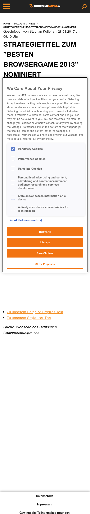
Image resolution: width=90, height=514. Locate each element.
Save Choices (45, 253)
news (32, 23)
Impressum (44, 504)
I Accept (45, 242)
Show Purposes (45, 264)
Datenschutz (44, 496)
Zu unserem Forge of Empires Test (35, 311)
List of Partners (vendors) (25, 220)
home (6, 23)
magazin (19, 23)
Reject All (45, 231)
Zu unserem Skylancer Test (29, 317)
